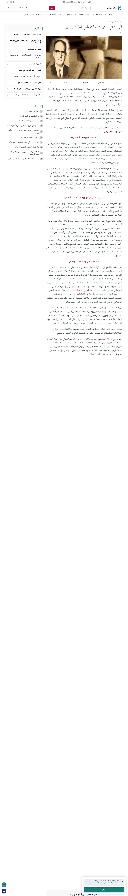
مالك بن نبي (109, 131)
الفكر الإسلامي (98, 197)
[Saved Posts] (7, 2)
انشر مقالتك (23, 7)
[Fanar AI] (4, 891)
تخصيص (93, 883)
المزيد (38, 14)
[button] (69, 82)
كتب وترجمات (83, 14)
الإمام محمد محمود (113, 33)
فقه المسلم (51, 14)
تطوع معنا (11, 7)
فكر (108, 14)
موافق (104, 889)
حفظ (116, 82)
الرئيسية (116, 14)
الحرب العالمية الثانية (80, 290)
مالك (115, 143)
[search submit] (52, 8)
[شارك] (4, 884)
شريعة (97, 14)
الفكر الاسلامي (104, 339)
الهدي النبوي (66, 14)
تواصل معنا (24, 14)
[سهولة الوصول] (10, 2)
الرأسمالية (53, 188)
